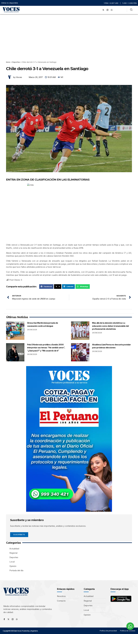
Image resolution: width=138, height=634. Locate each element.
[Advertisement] (69, 34)
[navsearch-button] (131, 10)
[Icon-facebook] (4, 619)
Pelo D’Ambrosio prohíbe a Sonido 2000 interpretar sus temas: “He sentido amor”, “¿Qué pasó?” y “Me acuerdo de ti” (46, 347)
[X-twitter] (103, 10)
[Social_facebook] (99, 10)
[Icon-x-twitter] (8, 619)
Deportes (16, 62)
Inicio (8, 62)
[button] (95, 10)
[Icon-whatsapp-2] (111, 10)
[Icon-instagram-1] (107, 10)
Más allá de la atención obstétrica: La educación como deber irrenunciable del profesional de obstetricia (110, 326)
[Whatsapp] (17, 619)
